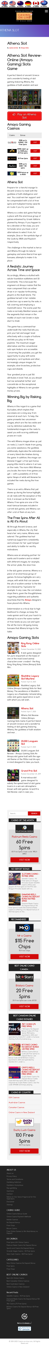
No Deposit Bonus (13, 1222)
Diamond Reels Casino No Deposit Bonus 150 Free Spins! (31, 897)
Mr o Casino (24, 935)
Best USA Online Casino (15, 1278)
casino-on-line (13, 48)
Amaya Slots (25, 48)
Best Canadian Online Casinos (18, 1281)
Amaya (28, 600)
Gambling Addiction (14, 1182)
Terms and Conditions (15, 1179)
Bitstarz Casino (24, 985)
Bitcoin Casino (12, 1228)
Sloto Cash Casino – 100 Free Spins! (19, 1254)
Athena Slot (27, 708)
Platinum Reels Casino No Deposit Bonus (22, 1245)
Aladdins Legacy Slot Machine (30, 677)
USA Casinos (14, 1097)
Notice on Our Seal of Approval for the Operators (21, 1198)
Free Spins (11, 1266)
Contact (10, 1194)
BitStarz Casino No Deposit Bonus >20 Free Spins (30, 1047)
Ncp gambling (12, 1188)
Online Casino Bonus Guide (17, 1214)
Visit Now (24, 859)
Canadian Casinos (16, 1107)
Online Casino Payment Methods (19, 1217)
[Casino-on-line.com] (24, 21)
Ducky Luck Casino (24, 1130)
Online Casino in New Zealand (22, 1112)
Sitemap (10, 1205)
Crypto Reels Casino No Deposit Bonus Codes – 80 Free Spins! (31, 1070)
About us (10, 1173)
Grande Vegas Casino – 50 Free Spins (21, 1251)
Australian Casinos (17, 1102)
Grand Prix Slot (29, 770)
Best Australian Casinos (15, 1284)
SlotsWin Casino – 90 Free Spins (30, 875)
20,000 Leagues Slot (29, 742)
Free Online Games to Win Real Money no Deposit (22, 1232)
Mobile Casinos (12, 1220)
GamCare (10, 1191)
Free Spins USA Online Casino (18, 1242)
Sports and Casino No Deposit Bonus (20, 1248)
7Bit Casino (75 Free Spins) (29, 1025)
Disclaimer (10, 1202)
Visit (35, 142)
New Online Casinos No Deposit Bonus (21, 1263)
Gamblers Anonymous (15, 1185)
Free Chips (11, 1225)
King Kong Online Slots (30, 645)
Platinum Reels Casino (24, 836)
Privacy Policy (12, 1176)
